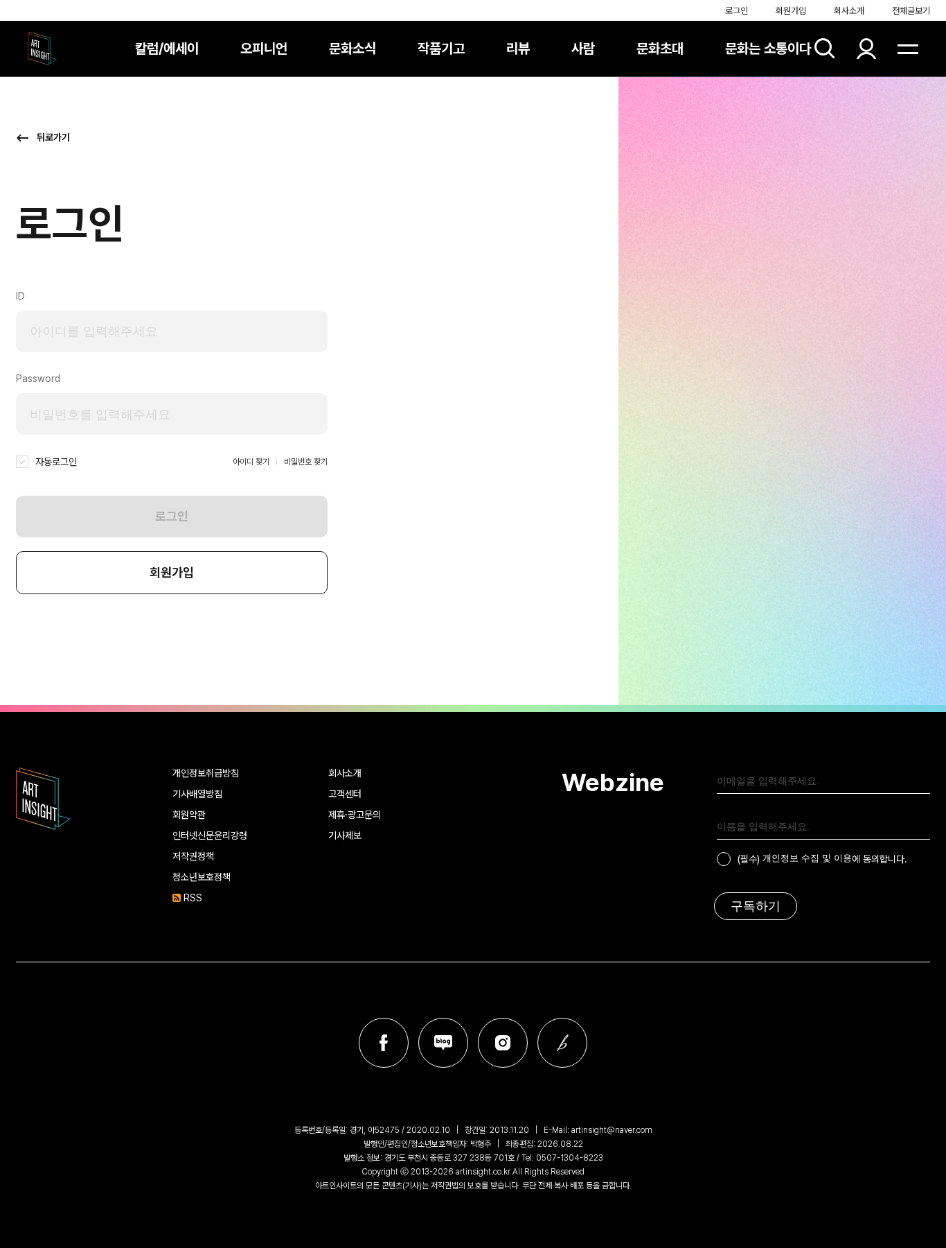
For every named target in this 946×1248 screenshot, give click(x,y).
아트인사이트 (42, 48)
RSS (193, 897)
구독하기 (755, 906)
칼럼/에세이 (167, 48)
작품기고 (441, 48)
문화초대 (660, 48)
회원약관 (189, 814)
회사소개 (849, 11)
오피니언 (263, 48)
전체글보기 (911, 11)
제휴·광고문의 (354, 814)
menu (908, 48)
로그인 (736, 11)
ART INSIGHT (43, 799)
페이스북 (384, 1043)
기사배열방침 (197, 793)
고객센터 (345, 793)
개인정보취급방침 (205, 773)
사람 (583, 48)
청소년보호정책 (201, 877)
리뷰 (518, 48)
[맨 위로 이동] (908, 669)
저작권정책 (193, 856)
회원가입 (791, 11)
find (824, 48)
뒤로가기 (53, 137)
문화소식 (352, 48)
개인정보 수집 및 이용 (807, 858)
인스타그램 (503, 1043)
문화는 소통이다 (768, 48)
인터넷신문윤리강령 (209, 835)
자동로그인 (56, 461)
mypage (866, 48)
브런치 (562, 1043)
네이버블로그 (443, 1043)
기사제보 (345, 835)
